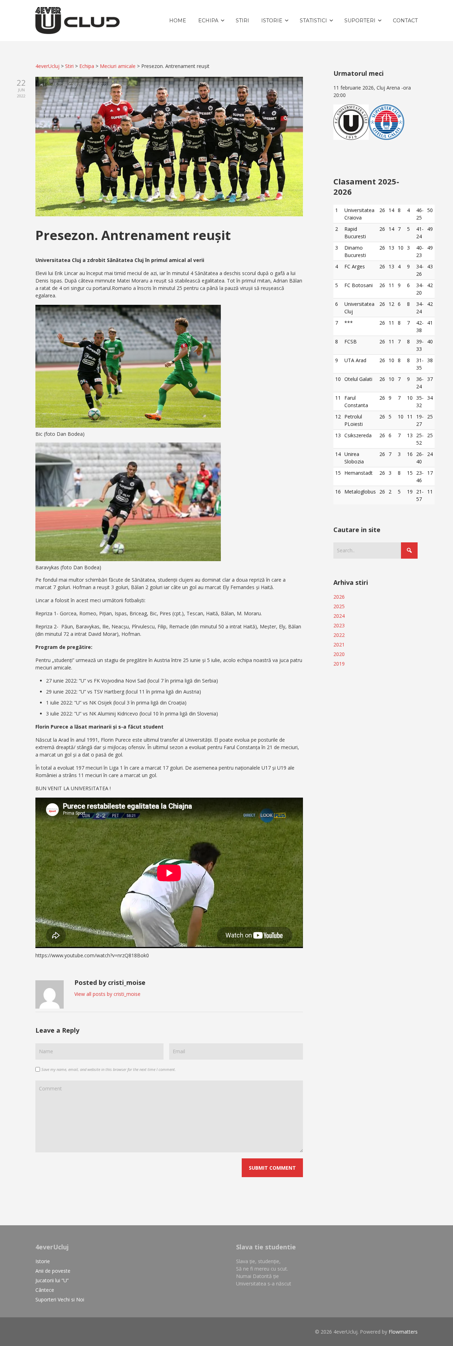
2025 (339, 606)
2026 (339, 596)
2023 (339, 625)
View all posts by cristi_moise (107, 994)
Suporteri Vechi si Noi (59, 1299)
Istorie (42, 1261)
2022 (339, 635)
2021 (339, 644)
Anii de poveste (52, 1270)
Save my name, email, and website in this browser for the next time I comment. (108, 1069)
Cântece (44, 1290)
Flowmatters (403, 1331)
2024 (339, 615)
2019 (339, 663)
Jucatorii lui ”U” (52, 1280)
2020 (339, 654)
